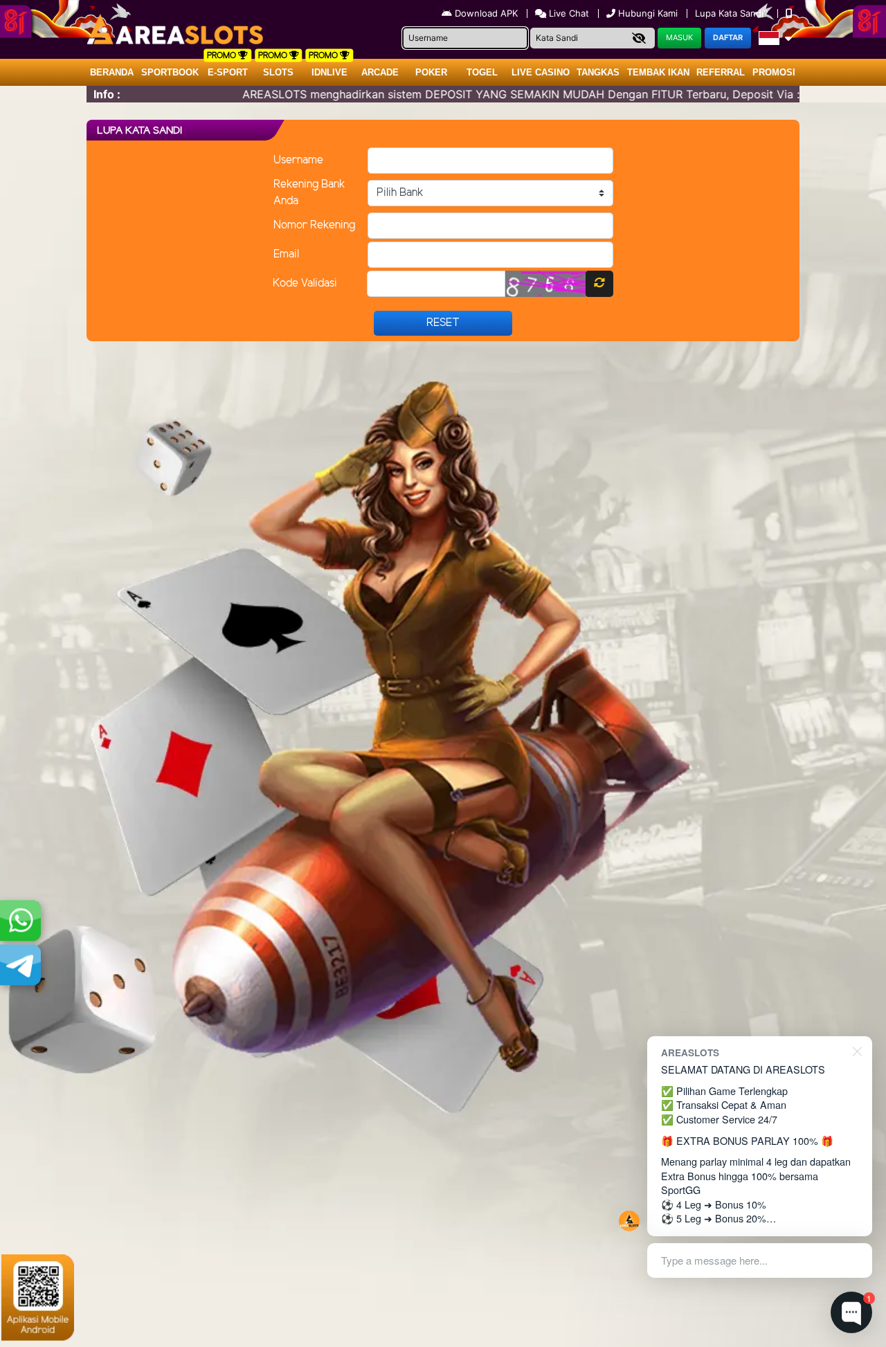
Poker (431, 72)
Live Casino (541, 72)
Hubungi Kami (647, 13)
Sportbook (170, 72)
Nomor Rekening (314, 225)
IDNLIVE (329, 72)
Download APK (486, 13)
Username (298, 160)
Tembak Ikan (658, 72)
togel (482, 72)
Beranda (112, 72)
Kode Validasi (305, 283)
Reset (443, 322)
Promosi (773, 72)
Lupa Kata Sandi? (733, 13)
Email (286, 254)
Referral (720, 72)
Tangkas (598, 72)
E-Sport (228, 72)
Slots (278, 72)
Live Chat (567, 13)
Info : (106, 94)
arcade (380, 72)
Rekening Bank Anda (309, 193)
